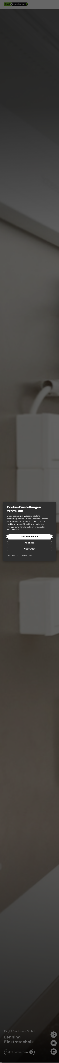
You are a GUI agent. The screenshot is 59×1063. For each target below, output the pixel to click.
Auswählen (29, 549)
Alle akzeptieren (29, 536)
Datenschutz (26, 555)
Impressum (13, 555)
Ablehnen (30, 543)
